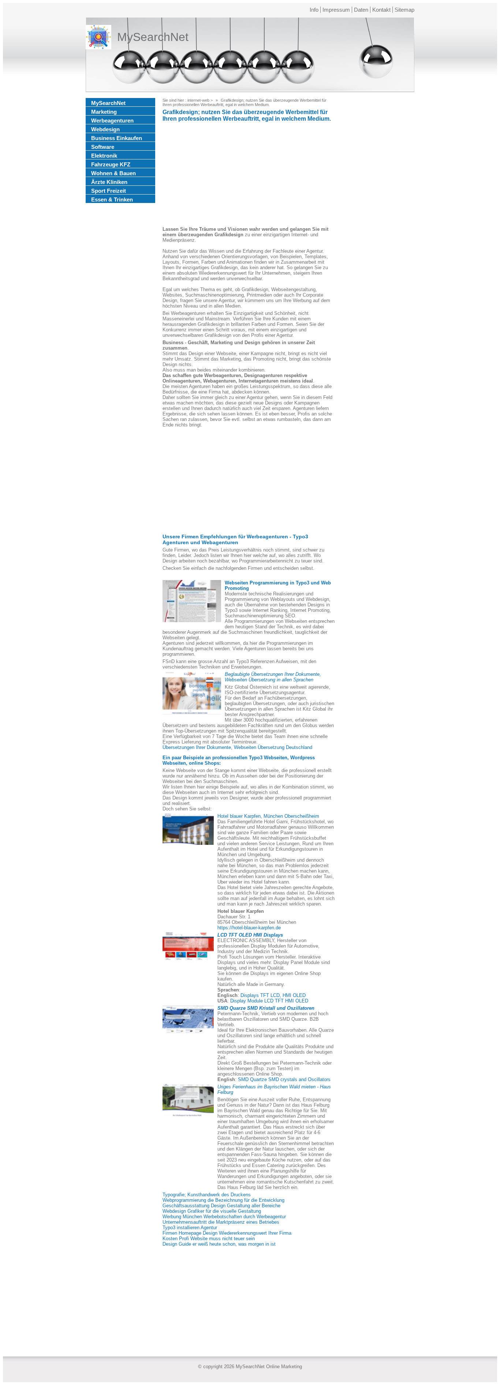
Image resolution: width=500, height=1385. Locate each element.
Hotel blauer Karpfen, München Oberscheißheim (268, 816)
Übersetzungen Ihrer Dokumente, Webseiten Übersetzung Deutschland (237, 747)
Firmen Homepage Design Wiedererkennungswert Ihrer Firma (227, 1233)
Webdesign (105, 129)
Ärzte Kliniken (109, 182)
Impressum (336, 10)
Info (314, 10)
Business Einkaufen (116, 138)
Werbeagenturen (112, 120)
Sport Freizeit (108, 191)
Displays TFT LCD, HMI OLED (273, 995)
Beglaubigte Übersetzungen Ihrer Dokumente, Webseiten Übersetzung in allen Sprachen (273, 676)
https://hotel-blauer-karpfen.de (249, 927)
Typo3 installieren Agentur (190, 1227)
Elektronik (104, 156)
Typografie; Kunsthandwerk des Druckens (207, 1194)
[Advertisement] (249, 175)
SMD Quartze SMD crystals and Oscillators (284, 1079)
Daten (361, 10)
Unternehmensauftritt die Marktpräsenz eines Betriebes (221, 1222)
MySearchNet (108, 103)
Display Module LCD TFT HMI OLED (269, 1001)
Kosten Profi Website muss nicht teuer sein (209, 1238)
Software (102, 147)
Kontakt (381, 10)
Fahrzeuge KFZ (110, 164)
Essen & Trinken (112, 199)
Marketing (104, 112)
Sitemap (404, 10)
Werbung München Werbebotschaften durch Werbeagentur (224, 1216)
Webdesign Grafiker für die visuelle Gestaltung (212, 1211)
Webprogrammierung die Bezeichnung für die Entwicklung (223, 1200)
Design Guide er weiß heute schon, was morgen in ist (219, 1244)
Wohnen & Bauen (113, 173)
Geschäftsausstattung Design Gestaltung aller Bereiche (221, 1205)
